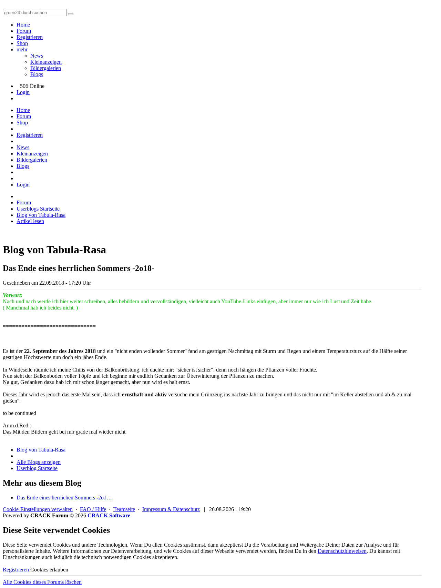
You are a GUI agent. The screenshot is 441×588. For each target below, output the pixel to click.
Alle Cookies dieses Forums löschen (42, 582)
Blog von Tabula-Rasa (41, 450)
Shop (22, 43)
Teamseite (124, 509)
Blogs (36, 74)
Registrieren (30, 37)
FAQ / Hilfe (93, 509)
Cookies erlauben (49, 569)
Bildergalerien (45, 68)
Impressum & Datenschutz (171, 509)
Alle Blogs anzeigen (39, 462)
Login (23, 92)
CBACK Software (109, 515)
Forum (24, 31)
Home (23, 25)
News (36, 56)
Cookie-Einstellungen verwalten (38, 509)
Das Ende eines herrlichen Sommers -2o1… (64, 497)
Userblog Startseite (37, 468)
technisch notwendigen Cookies (116, 557)
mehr (22, 49)
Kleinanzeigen (46, 62)
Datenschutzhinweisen (342, 551)
